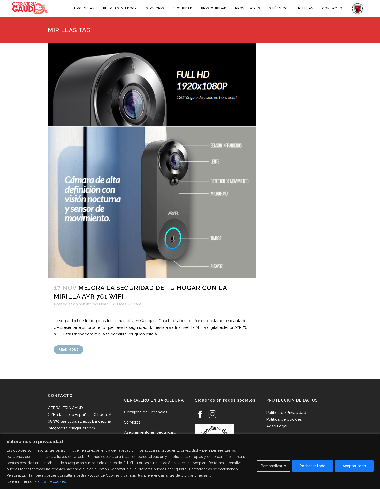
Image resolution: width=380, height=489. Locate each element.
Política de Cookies (284, 419)
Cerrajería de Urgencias (145, 412)
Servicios (132, 422)
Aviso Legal (276, 426)
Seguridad (99, 304)
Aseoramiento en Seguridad (150, 432)
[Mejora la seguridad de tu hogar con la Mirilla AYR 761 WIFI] (152, 160)
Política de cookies (50, 481)
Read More (68, 349)
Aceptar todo (354, 466)
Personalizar (271, 466)
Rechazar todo (312, 466)
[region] (190, 461)
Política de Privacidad (286, 412)
